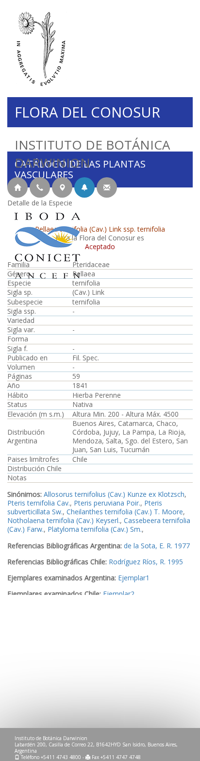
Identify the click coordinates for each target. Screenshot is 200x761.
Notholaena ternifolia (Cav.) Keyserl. (63, 520)
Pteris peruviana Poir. (107, 502)
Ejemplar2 (118, 593)
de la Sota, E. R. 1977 (157, 545)
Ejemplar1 (134, 577)
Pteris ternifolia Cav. (38, 502)
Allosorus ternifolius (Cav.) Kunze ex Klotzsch (114, 494)
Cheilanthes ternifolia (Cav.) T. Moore (125, 511)
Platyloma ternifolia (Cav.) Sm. (95, 529)
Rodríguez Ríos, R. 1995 (146, 561)
